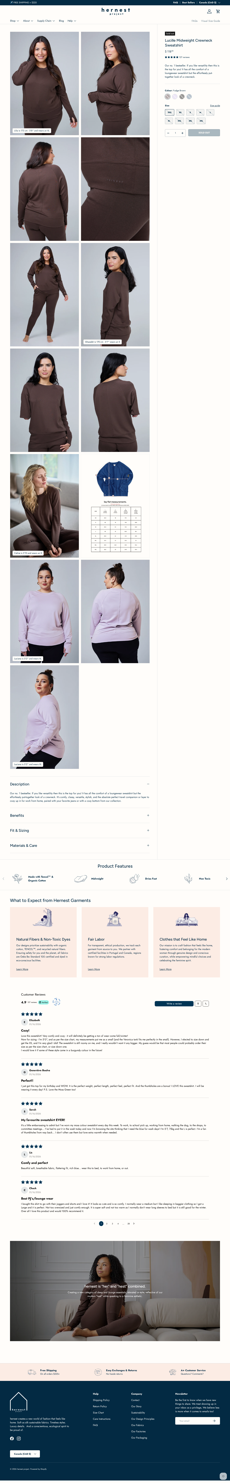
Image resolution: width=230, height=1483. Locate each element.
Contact (135, 1400)
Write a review (174, 1003)
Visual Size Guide (210, 21)
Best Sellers (188, 2)
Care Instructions (101, 1419)
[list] (81, 401)
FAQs (194, 21)
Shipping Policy (101, 1400)
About (26, 21)
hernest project (23, 1469)
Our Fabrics (137, 1425)
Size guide (215, 105)
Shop (12, 21)
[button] (218, 11)
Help (70, 21)
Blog (61, 21)
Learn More (22, 969)
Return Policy (100, 1406)
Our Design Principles (142, 1419)
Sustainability (138, 1412)
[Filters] (198, 1004)
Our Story (136, 1406)
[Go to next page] (134, 1224)
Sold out (204, 132)
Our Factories (138, 1431)
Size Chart (98, 1412)
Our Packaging (139, 1437)
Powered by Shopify (38, 1469)
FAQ (175, 2)
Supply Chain (44, 21)
